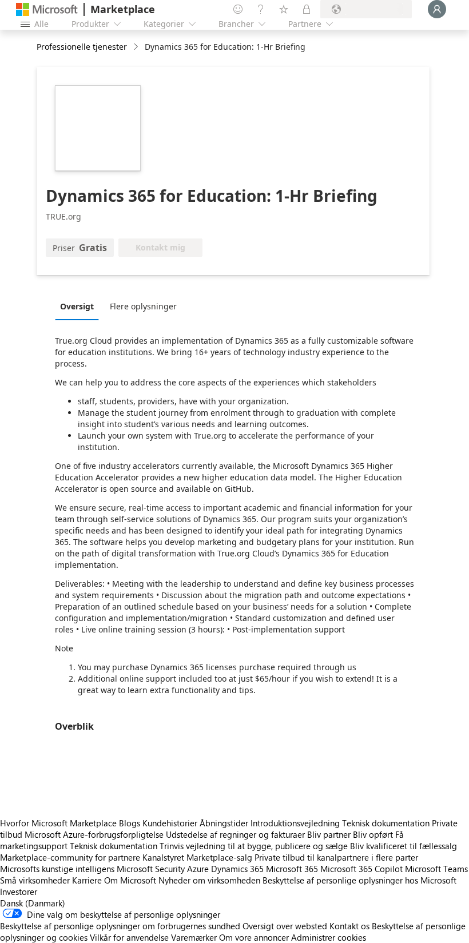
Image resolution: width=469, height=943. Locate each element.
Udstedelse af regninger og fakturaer (235, 834)
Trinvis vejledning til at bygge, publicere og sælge (254, 846)
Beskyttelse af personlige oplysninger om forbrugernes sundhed (120, 926)
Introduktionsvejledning (295, 823)
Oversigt (77, 306)
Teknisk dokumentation (386, 823)
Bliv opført (373, 834)
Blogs (129, 823)
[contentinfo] (137, 47)
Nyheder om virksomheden (209, 880)
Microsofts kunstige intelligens (57, 868)
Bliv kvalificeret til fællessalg (403, 846)
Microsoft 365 (292, 868)
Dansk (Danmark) (32, 903)
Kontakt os (349, 926)
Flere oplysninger (143, 306)
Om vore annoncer (254, 937)
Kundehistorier (169, 823)
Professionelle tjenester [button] (82, 46)
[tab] (80, 306)
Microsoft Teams (436, 868)
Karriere (87, 880)
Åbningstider (224, 823)
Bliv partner (329, 834)
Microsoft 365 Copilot (361, 868)
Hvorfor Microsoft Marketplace (58, 823)
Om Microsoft (130, 880)
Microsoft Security (151, 868)
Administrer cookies (328, 937)
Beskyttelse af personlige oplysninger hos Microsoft (359, 880)
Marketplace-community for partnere (70, 857)
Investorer (18, 891)
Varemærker (194, 937)
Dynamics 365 (237, 868)
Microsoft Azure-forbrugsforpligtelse (95, 834)
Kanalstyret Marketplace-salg (197, 857)
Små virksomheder (35, 880)
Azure (198, 868)
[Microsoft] (47, 9)
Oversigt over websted (285, 926)
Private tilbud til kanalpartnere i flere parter (336, 857)
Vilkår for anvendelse (129, 937)
